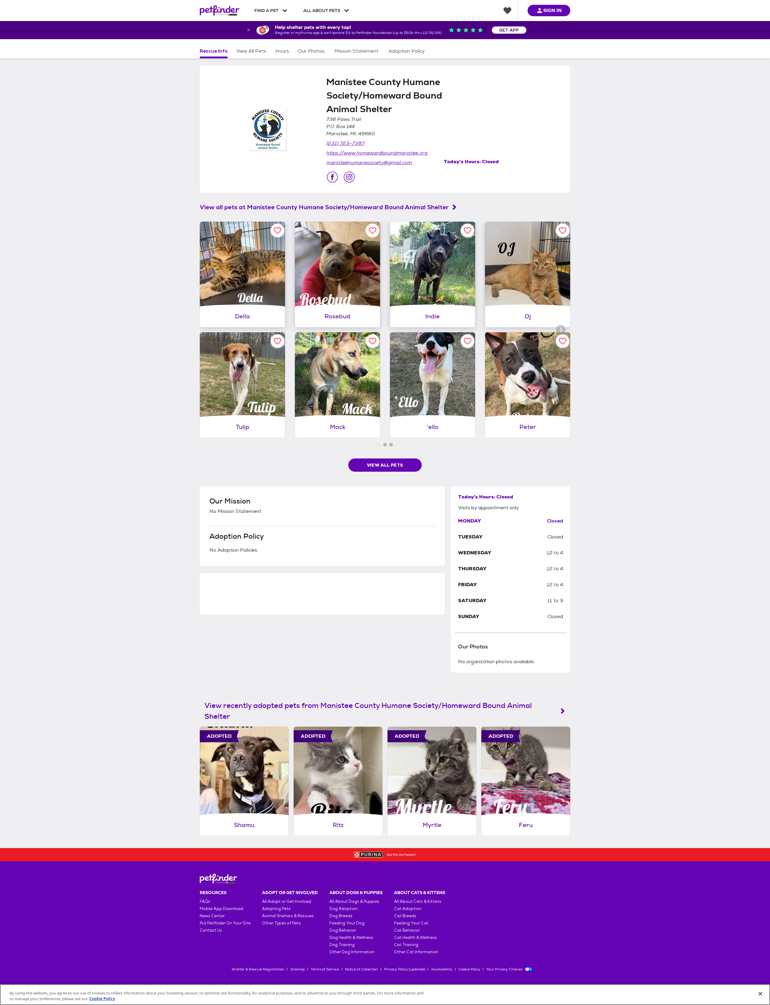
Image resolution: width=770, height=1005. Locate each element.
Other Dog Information (351, 951)
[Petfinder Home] (219, 10)
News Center (212, 915)
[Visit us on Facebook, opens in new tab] (332, 177)
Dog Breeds (341, 915)
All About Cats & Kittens (417, 901)
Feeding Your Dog (347, 923)
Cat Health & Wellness (415, 937)
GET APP (509, 30)
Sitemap (297, 969)
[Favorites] (507, 10)
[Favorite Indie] (467, 230)
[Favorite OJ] (562, 230)
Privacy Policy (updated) (404, 969)
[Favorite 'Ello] (467, 341)
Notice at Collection (361, 969)
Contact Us (211, 930)
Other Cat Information (416, 951)
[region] (385, 994)
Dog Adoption (343, 908)
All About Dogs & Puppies (354, 901)
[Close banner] (248, 30)
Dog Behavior (342, 930)
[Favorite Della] (277, 230)
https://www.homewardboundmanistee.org (376, 153)
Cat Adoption (407, 908)
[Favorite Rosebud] (372, 230)
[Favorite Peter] (562, 341)
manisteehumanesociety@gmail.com (369, 162)
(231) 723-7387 (345, 143)
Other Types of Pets (281, 923)
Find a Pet (266, 10)
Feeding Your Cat (411, 923)
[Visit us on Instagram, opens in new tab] (349, 177)
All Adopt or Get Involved (286, 901)
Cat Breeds (405, 915)
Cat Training (406, 944)
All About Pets (321, 10)
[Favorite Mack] (372, 341)
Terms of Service (325, 969)
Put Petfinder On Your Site (225, 923)
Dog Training (342, 944)
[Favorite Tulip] (277, 341)
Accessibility (441, 969)
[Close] (760, 993)
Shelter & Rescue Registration (258, 969)
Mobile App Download (221, 908)
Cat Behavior (407, 930)
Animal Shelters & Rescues (288, 915)
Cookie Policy (469, 969)
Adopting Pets (276, 908)
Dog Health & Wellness (351, 937)
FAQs (205, 901)
